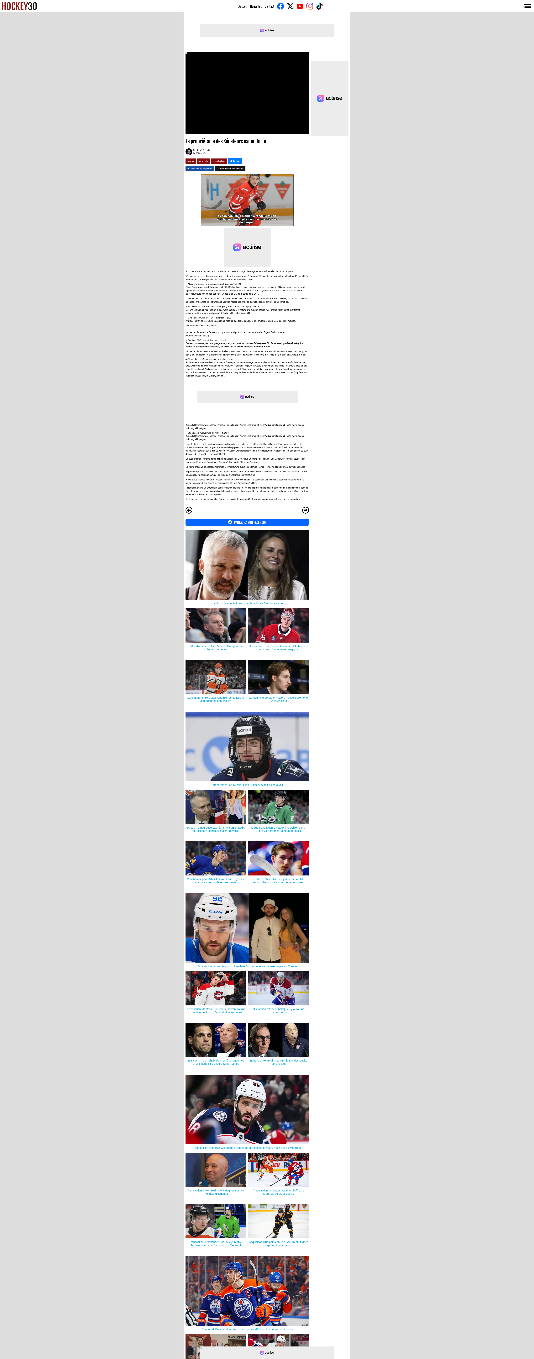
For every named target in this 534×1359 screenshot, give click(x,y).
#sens (244, 313)
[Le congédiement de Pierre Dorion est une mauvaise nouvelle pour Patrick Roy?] (305, 510)
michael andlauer (219, 161)
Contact (269, 6)
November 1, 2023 (232, 283)
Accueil (242, 6)
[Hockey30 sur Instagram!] (310, 6)
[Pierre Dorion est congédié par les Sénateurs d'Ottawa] (189, 510)
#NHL (250, 313)
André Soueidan (204, 150)
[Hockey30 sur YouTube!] (300, 6)
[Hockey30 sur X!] (290, 6)
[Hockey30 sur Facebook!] (280, 6)
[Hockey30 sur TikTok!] (319, 6)
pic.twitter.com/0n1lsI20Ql (197, 335)
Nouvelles (256, 6)
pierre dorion (203, 161)
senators (190, 161)
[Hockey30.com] (19, 6)
